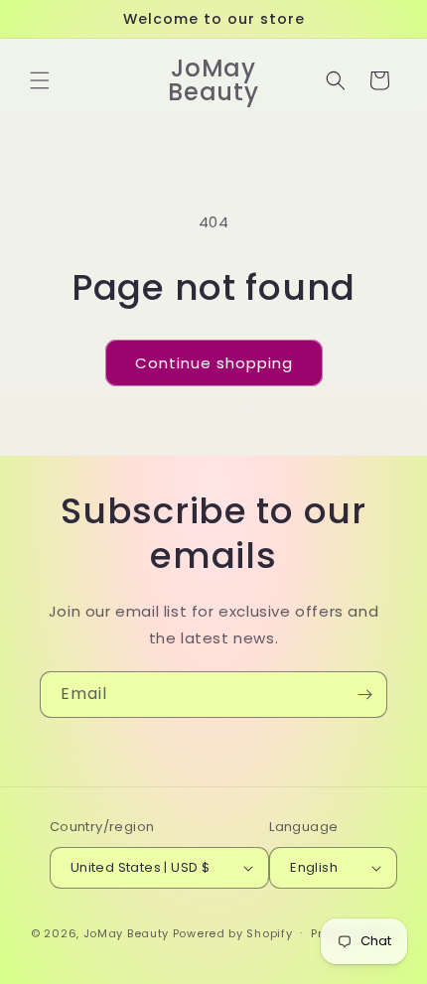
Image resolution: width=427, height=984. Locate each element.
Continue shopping (214, 362)
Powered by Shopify (233, 932)
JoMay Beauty (126, 932)
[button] (40, 80)
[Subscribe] (364, 694)
